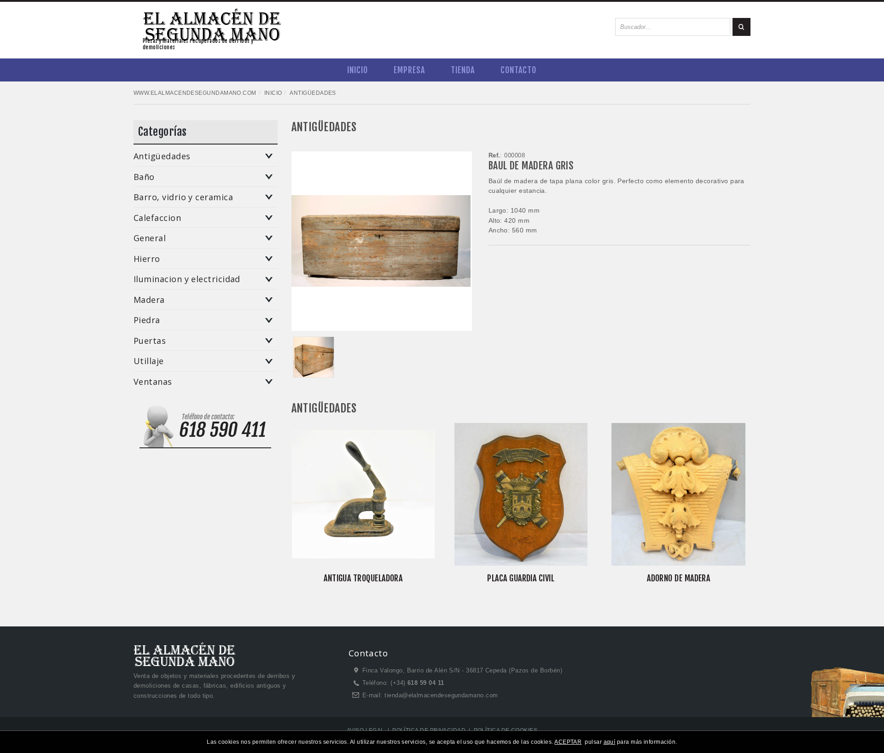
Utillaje (149, 361)
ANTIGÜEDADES (324, 127)
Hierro (147, 259)
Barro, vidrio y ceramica (183, 197)
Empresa (409, 70)
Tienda (463, 70)
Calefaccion (157, 218)
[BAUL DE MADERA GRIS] (313, 357)
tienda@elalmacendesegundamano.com (441, 695)
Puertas (150, 341)
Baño (144, 177)
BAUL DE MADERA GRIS (531, 165)
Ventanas (153, 382)
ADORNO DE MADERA (678, 578)
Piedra (147, 320)
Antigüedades (162, 156)
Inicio (357, 70)
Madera (149, 300)
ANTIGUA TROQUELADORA (363, 578)
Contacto (518, 70)
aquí (610, 742)
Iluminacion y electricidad (187, 279)
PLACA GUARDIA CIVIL (520, 578)
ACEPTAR (568, 742)
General (150, 238)
